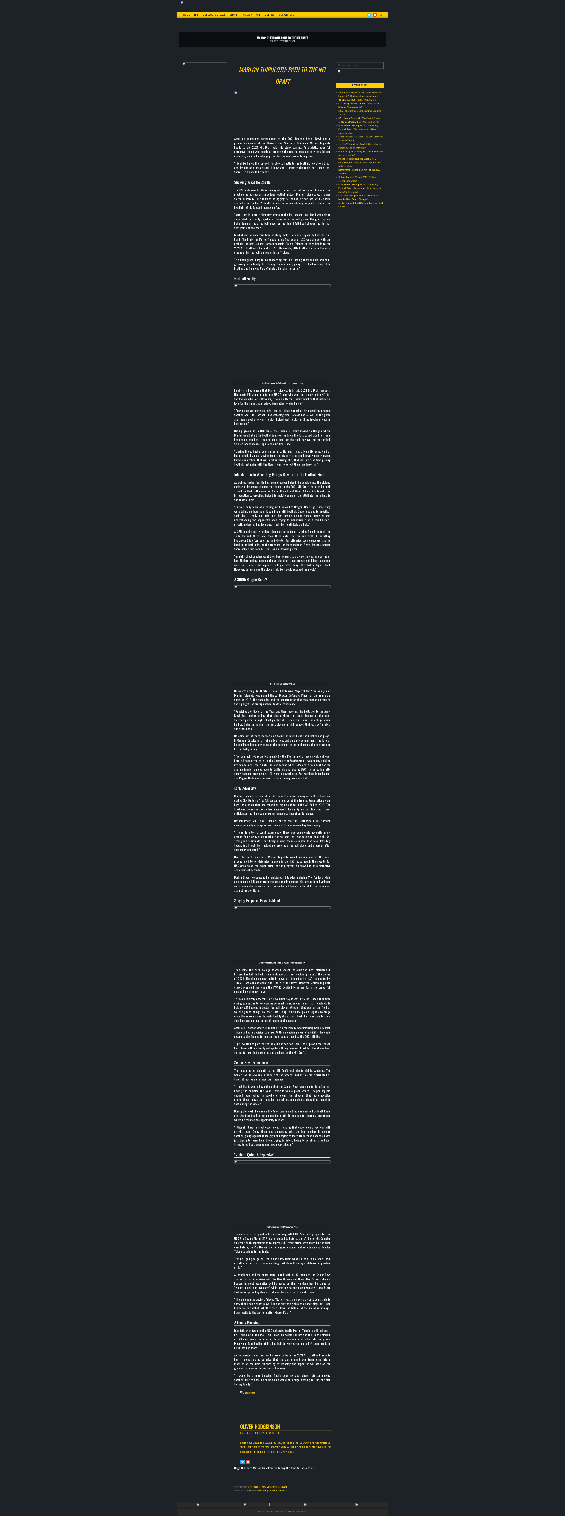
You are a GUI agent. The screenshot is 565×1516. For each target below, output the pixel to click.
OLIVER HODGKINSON (260, 1426)
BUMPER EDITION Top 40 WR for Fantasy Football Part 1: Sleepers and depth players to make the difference (360, 188)
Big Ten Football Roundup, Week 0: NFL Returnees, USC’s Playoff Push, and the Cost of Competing (360, 162)
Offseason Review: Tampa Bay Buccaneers (265, 1490)
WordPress (302, 1511)
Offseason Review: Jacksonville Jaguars (267, 1487)
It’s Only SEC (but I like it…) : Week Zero (357, 100)
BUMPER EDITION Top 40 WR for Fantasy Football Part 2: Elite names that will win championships (358, 129)
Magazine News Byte (279, 1511)
